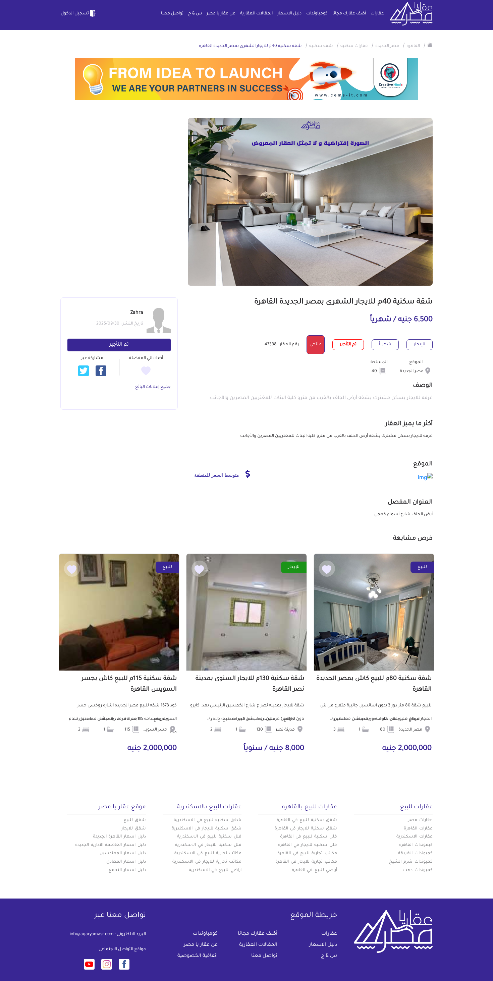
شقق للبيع (134, 820)
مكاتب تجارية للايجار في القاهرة (306, 862)
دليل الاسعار (289, 13)
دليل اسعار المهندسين (123, 853)
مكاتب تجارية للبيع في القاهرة (307, 853)
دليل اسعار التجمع (127, 870)
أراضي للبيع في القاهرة (314, 870)
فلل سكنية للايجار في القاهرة (307, 845)
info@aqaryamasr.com (92, 934)
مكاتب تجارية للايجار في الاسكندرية (206, 862)
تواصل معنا (172, 13)
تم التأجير (119, 345)
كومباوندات (317, 13)
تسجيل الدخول (75, 13)
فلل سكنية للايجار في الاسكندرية (208, 845)
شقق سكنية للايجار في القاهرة (306, 828)
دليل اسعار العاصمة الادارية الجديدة (110, 845)
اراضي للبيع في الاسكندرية (215, 870)
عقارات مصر (420, 820)
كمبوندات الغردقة (415, 853)
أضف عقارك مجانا (349, 13)
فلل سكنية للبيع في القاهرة (308, 836)
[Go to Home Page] (430, 45)
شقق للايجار (133, 828)
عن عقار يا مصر (221, 13)
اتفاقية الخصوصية (197, 956)
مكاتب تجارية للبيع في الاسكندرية (207, 853)
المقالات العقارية (256, 13)
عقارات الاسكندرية (414, 836)
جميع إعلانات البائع (153, 387)
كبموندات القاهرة (416, 845)
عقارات (377, 13)
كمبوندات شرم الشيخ (411, 862)
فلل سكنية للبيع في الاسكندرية (209, 836)
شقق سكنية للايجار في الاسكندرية (206, 828)
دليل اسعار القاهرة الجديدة (119, 836)
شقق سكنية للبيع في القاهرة (307, 820)
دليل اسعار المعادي (126, 862)
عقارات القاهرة (418, 828)
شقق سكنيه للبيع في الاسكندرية (207, 820)
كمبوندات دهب (418, 870)
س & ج (195, 13)
